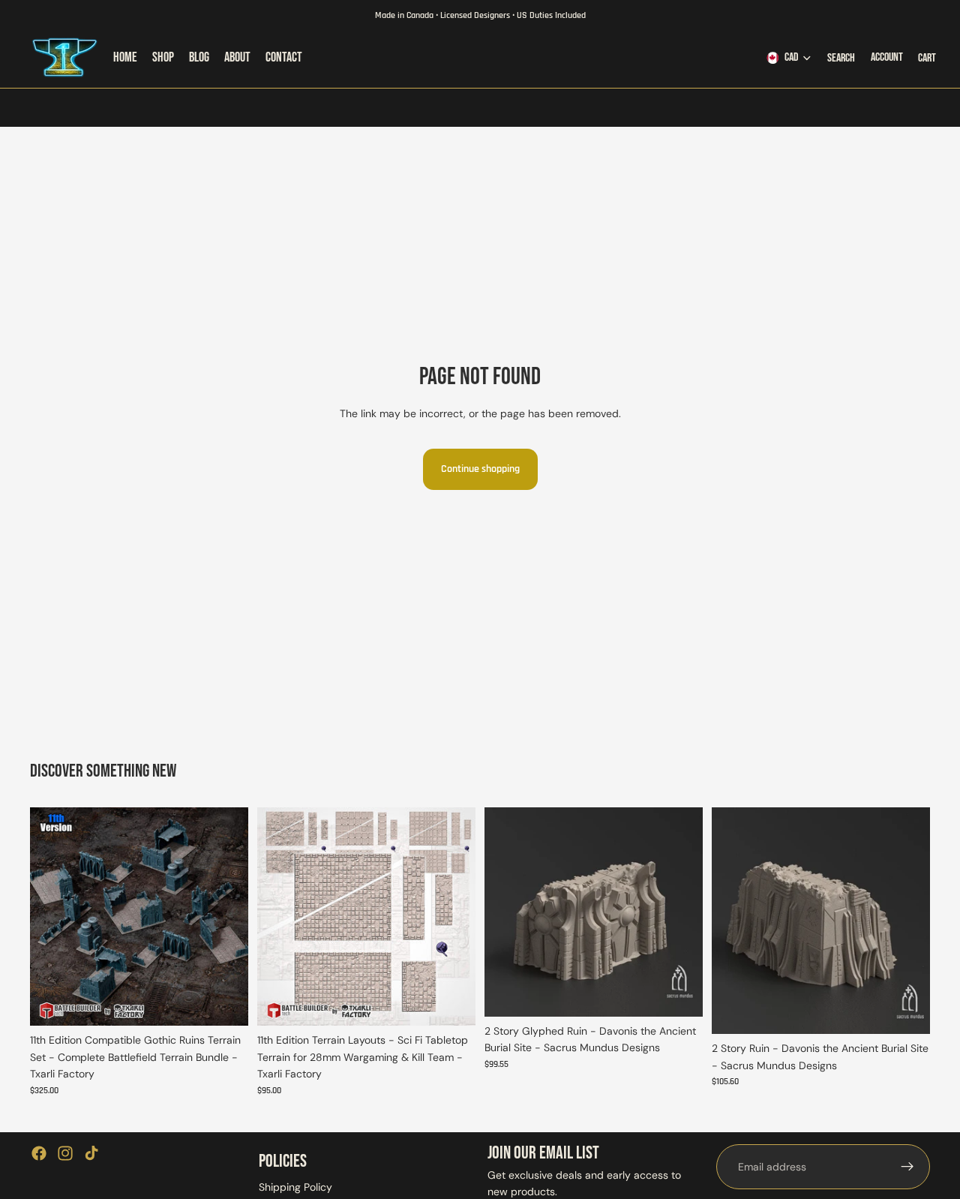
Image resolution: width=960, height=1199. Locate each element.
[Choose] (225, 1003)
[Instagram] (65, 1153)
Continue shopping (480, 469)
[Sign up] (907, 1166)
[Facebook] (39, 1153)
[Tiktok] (91, 1153)
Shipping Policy (295, 1187)
